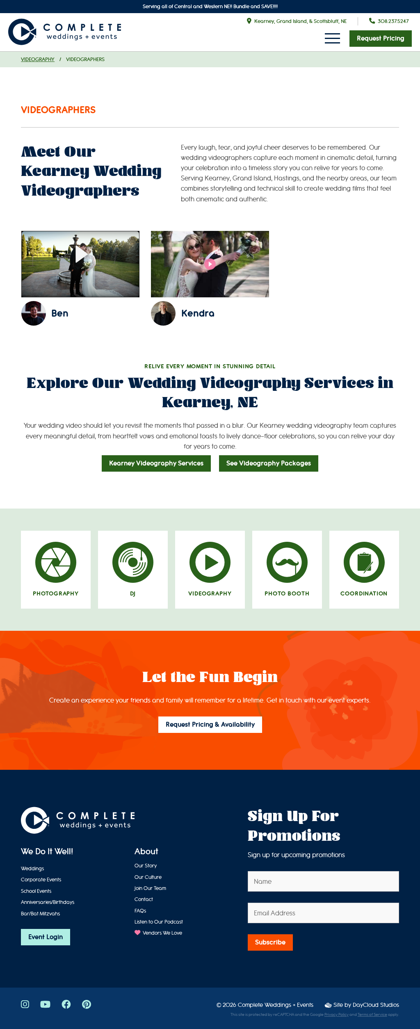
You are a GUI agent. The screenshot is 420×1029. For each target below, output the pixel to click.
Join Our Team (150, 888)
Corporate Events (41, 879)
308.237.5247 (393, 21)
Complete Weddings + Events (275, 1005)
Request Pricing (380, 38)
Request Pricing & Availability (210, 724)
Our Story (146, 865)
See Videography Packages (268, 463)
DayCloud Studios (376, 1005)
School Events (36, 891)
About (146, 852)
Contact (144, 899)
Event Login (45, 937)
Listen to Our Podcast (159, 921)
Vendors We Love (162, 932)
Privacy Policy (336, 1014)
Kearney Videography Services (156, 463)
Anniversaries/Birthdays (47, 902)
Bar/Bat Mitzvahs (40, 913)
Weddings (32, 868)
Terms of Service (372, 1014)
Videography (38, 59)
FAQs (140, 910)
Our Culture (148, 877)
